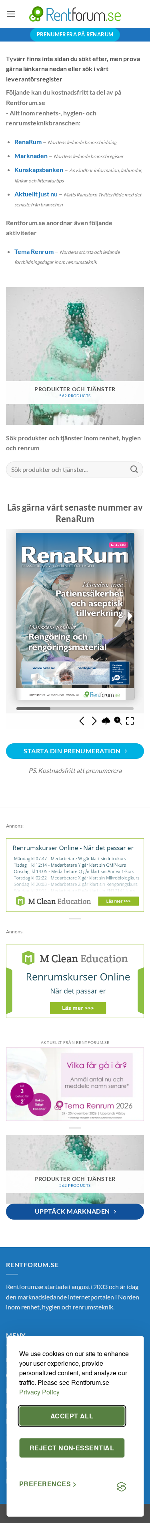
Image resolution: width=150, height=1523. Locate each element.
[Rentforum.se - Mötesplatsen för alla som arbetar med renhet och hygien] (75, 13)
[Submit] (134, 469)
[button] (11, 14)
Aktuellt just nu (36, 194)
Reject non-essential (72, 1447)
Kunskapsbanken (38, 169)
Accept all (72, 1415)
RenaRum (28, 141)
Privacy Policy (39, 1391)
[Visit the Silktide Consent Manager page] (121, 1487)
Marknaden (31, 155)
